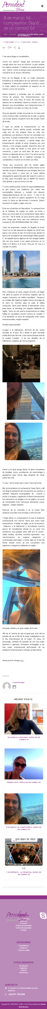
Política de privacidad (23, 926)
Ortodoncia (23, 966)
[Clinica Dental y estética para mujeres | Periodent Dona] (13, 5)
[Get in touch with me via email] (14, 687)
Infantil (23, 970)
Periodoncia (23, 973)
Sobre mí (23, 921)
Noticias (12, 34)
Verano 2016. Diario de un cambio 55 (24, 782)
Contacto (23, 923)
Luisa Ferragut (9, 42)
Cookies (23, 930)
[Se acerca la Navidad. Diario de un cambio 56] (24, 718)
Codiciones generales (23, 928)
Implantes (23, 968)
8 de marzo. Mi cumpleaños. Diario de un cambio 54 (23, 828)
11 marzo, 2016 (25, 42)
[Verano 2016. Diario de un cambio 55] (24, 763)
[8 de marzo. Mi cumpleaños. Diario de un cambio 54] (24, 808)
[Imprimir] (20, 47)
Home (5, 34)
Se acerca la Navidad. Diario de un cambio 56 (24, 739)
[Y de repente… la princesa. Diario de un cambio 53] (24, 853)
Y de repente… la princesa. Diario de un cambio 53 (24, 873)
